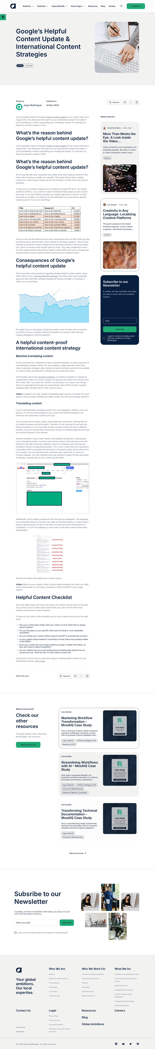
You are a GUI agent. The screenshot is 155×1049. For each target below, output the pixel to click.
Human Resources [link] (88, 991)
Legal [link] (52, 1010)
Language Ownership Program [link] (124, 1001)
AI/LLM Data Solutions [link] (122, 1005)
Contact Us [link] (135, 6)
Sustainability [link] (53, 987)
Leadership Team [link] (54, 996)
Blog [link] (103, 6)
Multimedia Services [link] (121, 985)
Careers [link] (112, 6)
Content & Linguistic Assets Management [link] (123, 995)
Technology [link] (85, 987)
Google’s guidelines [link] (46, 377)
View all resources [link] (28, 745)
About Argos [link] (76, 6)
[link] (3, 17)
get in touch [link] (40, 661)
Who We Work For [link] (94, 969)
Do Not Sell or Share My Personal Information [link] (59, 1030)
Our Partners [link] (53, 991)
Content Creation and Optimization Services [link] (126, 980)
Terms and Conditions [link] (56, 1024)
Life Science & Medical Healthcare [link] (93, 974)
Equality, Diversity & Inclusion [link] (58, 978)
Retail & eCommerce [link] (88, 996)
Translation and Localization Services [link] (127, 974)
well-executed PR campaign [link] (46, 276)
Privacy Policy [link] (53, 1016)
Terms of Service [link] (54, 1020)
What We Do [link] (123, 969)
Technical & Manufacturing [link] (90, 978)
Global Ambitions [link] (93, 1024)
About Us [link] (52, 974)
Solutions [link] (27, 6)
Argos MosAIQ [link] (58, 6)
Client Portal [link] (20, 1031)
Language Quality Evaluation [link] (124, 990)
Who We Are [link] (57, 969)
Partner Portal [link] (20, 1027)
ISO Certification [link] (54, 983)
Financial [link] (85, 983)
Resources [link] (92, 6)
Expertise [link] (41, 6)
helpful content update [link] (56, 117)
